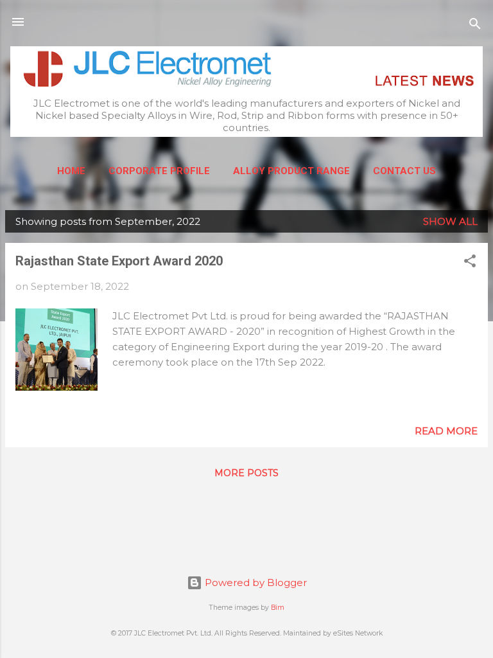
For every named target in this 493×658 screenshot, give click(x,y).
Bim (277, 607)
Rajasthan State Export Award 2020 (119, 261)
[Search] (475, 26)
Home (71, 171)
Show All (450, 221)
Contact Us (404, 171)
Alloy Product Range (291, 171)
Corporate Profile (159, 171)
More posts (246, 473)
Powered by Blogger (254, 582)
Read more (446, 431)
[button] (470, 263)
